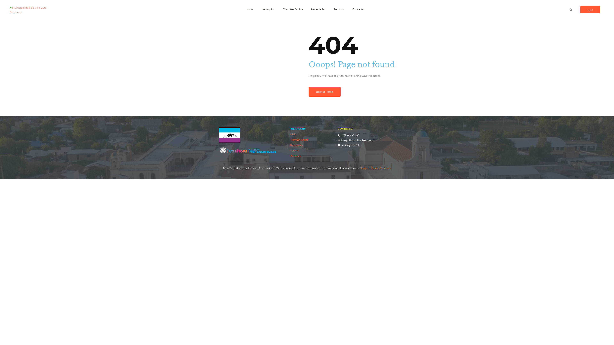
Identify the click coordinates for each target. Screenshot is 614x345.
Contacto (358, 9)
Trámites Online (293, 9)
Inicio (249, 9)
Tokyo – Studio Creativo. (376, 168)
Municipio (267, 9)
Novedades (318, 9)
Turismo (339, 9)
